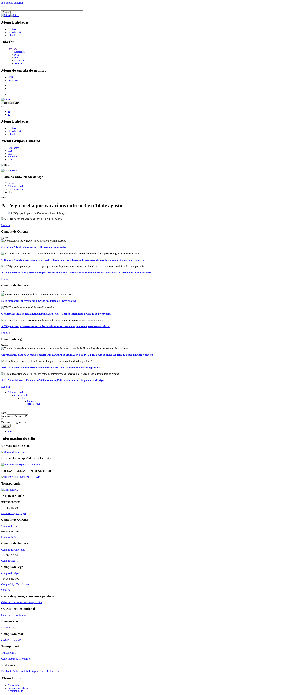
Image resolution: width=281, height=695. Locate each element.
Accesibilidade (15, 690)
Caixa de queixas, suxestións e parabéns (21, 602)
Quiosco (31, 401)
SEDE (11, 77)
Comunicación (15, 189)
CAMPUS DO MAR (12, 640)
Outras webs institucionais (14, 615)
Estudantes (19, 51)
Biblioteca (13, 35)
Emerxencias (7, 627)
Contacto (6, 589)
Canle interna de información (16, 658)
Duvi (23, 398)
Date (3, 416)
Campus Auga (8, 537)
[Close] (2, 6)
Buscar (6, 12)
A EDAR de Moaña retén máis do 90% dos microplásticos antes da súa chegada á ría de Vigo (52, 380)
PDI (16, 57)
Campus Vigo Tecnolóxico (15, 584)
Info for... (12, 48)
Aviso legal (13, 685)
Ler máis (5, 225)
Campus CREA (9, 560)
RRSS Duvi (33, 404)
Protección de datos (18, 688)
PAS (16, 54)
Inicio (11, 183)
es (9, 85)
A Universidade (16, 186)
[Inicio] (10, 15)
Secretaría (13, 80)
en (9, 88)
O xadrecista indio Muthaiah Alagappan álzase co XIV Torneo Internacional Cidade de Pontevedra (56, 313)
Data (3, 412)
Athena (18, 63)
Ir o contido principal (12, 2)
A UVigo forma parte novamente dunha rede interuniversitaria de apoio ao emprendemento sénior (55, 326)
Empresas (19, 60)
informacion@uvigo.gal (13, 513)
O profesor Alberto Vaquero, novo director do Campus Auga (34, 247)
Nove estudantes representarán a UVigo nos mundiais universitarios (38, 300)
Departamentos (15, 32)
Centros (12, 29)
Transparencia (8, 652)
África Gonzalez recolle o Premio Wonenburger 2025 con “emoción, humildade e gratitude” (51, 367)
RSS (10, 431)
